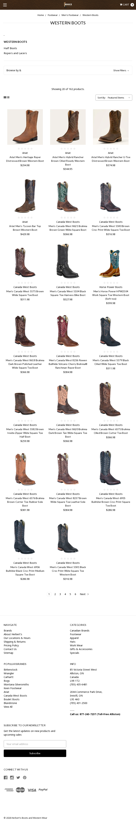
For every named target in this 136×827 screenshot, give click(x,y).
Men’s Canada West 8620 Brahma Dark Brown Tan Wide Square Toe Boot (68, 433)
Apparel (74, 638)
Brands (8, 630)
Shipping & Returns (15, 641)
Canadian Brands (79, 630)
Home (41, 15)
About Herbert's (13, 634)
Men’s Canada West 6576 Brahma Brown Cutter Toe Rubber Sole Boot (25, 502)
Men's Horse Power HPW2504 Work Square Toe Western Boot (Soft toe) (110, 295)
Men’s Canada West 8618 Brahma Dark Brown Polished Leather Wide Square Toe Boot (25, 364)
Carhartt (8, 677)
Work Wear (76, 645)
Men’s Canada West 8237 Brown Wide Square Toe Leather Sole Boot (68, 502)
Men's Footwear (70, 15)
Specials (74, 652)
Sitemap (8, 652)
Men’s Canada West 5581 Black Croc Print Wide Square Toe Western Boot (68, 571)
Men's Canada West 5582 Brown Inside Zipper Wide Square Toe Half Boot (25, 433)
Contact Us (10, 649)
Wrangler (9, 673)
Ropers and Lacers (15, 53)
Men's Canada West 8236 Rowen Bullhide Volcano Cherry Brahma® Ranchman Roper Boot (68, 364)
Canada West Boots (15, 695)
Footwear (53, 15)
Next (83, 594)
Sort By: (102, 97)
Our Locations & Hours (17, 638)
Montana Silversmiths (16, 684)
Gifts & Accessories (81, 649)
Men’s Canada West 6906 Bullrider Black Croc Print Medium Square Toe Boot (25, 571)
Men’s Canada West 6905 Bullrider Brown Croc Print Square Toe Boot (111, 502)
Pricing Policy (11, 645)
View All (8, 706)
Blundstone (10, 703)
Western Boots (90, 15)
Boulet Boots (11, 699)
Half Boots (10, 48)
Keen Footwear (13, 688)
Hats (72, 641)
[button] (68, 70)
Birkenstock (10, 669)
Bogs (7, 680)
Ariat (6, 692)
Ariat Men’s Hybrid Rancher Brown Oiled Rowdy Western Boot (68, 161)
